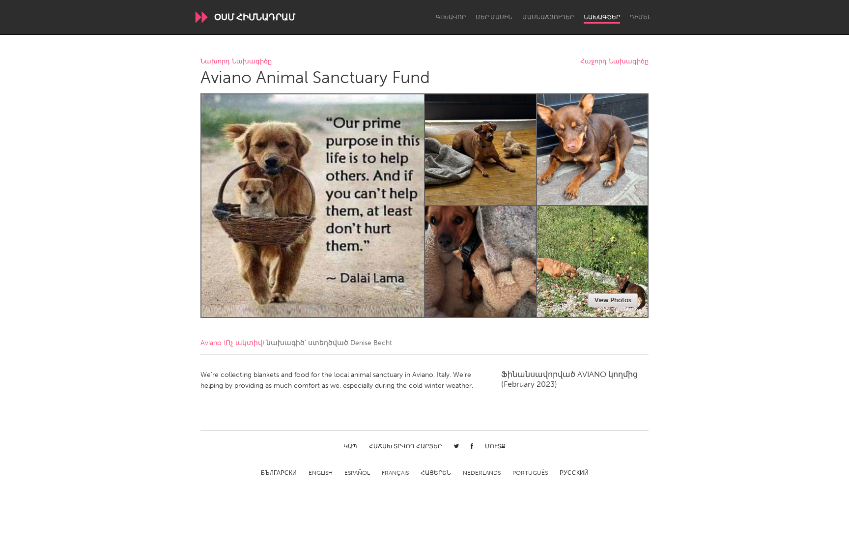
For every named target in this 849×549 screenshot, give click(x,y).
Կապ (350, 446)
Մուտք (495, 446)
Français (395, 472)
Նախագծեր (602, 17)
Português (530, 472)
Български (279, 472)
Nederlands (482, 472)
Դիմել (640, 17)
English (321, 472)
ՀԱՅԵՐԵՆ (436, 472)
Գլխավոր (451, 17)
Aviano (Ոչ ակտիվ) (232, 343)
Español (357, 472)
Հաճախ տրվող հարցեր (405, 446)
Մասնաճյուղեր (548, 17)
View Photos (612, 300)
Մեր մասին (494, 17)
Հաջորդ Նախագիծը (614, 61)
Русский (574, 472)
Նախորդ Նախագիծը (236, 61)
